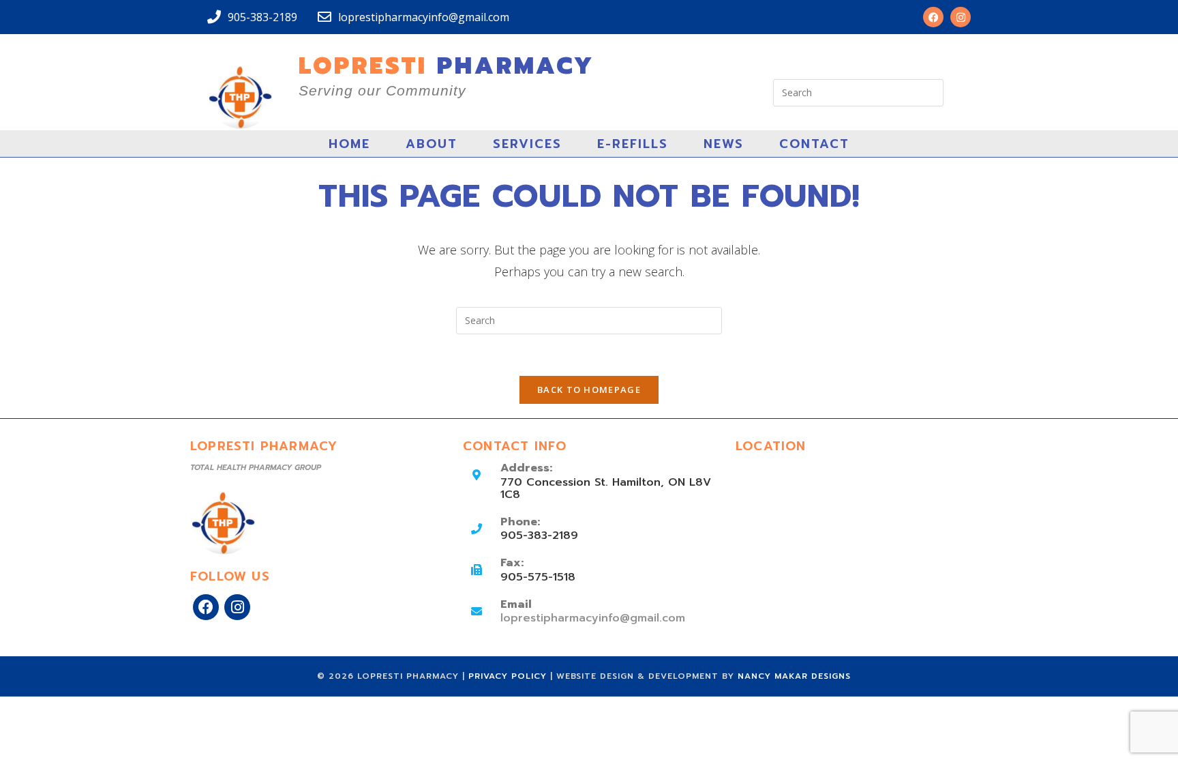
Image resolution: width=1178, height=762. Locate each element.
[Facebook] (933, 17)
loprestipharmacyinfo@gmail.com (592, 618)
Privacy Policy (509, 676)
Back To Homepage (589, 389)
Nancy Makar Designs (794, 676)
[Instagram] (960, 17)
